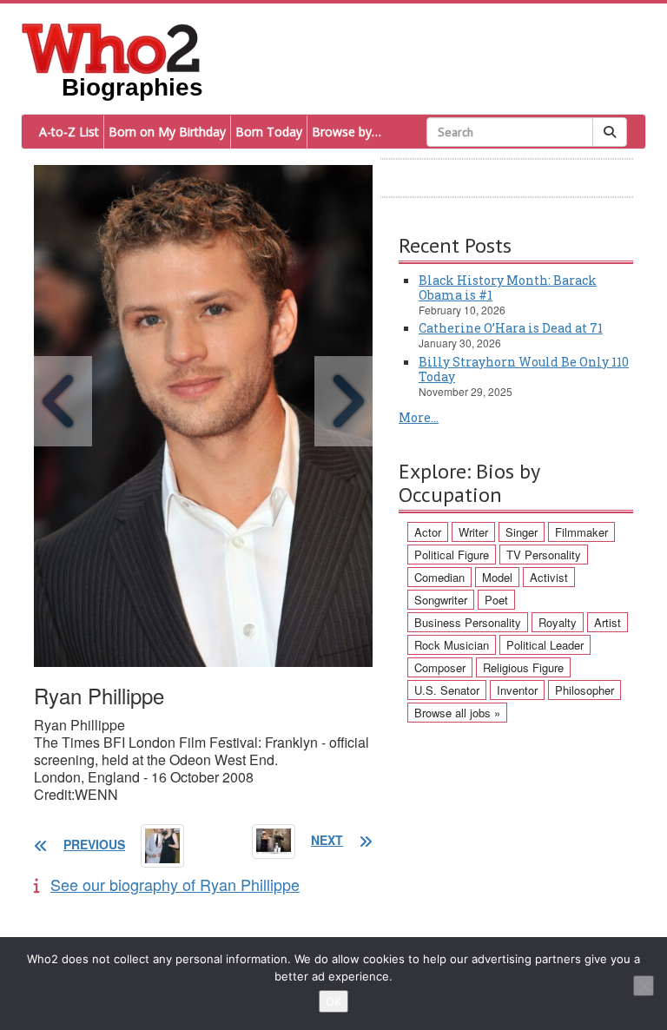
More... (419, 417)
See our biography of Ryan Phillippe (175, 884)
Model (497, 577)
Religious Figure (523, 667)
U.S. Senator (446, 690)
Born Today (268, 131)
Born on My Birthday (167, 131)
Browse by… (346, 131)
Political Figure (451, 554)
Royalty (557, 622)
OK (333, 1001)
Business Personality (467, 622)
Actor (427, 532)
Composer (440, 667)
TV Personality (543, 554)
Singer (521, 532)
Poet (496, 599)
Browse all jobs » (457, 712)
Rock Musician (451, 645)
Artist (607, 622)
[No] (643, 985)
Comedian (439, 577)
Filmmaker (581, 532)
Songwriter (440, 599)
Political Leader (545, 645)
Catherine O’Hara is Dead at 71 (511, 328)
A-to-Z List (69, 131)
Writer (473, 532)
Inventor (517, 690)
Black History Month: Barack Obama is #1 (508, 287)
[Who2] (111, 47)
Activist (549, 577)
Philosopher (584, 690)
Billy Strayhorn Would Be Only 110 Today (524, 369)
